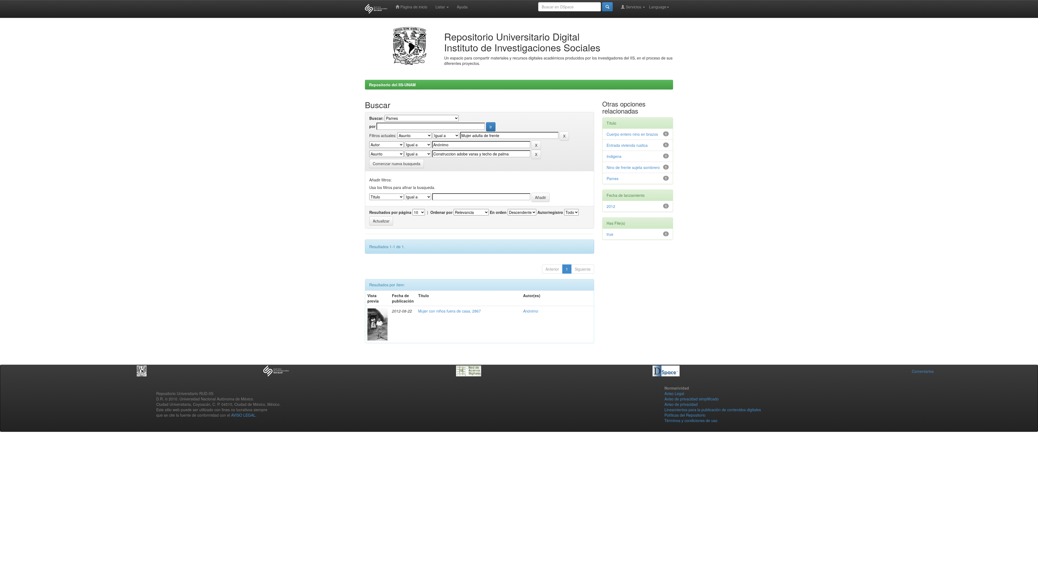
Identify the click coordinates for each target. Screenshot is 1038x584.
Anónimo (530, 311)
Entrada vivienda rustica (627, 145)
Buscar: (376, 118)
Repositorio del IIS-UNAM (392, 84)
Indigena (614, 156)
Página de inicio (413, 6)
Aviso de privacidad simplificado (691, 399)
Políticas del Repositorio (685, 415)
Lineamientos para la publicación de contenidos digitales (712, 409)
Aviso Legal (674, 393)
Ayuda (462, 6)
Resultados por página (390, 212)
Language (657, 6)
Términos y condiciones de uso (690, 420)
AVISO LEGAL (243, 415)
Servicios (633, 6)
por (372, 126)
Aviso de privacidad (681, 404)
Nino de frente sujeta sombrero (633, 167)
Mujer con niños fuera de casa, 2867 (449, 311)
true (610, 234)
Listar (440, 6)
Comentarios (923, 371)
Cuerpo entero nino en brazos (632, 134)
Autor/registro (550, 212)
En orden (498, 212)
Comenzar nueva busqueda (396, 163)
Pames (612, 178)
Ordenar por (441, 212)
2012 (611, 206)
